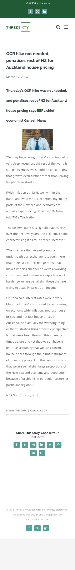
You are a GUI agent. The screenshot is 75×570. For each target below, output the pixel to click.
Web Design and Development (42, 514)
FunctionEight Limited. (37, 519)
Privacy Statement (57, 509)
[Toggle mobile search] (58, 27)
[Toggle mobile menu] (66, 27)
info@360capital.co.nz (37, 3)
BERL (41, 111)
